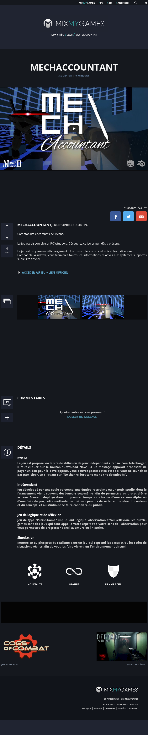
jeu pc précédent (137, 664)
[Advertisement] (74, 184)
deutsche (110, 708)
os (110, 3)
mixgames (87, 3)
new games (109, 704)
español (122, 708)
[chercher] (135, 3)
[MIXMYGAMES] (74, 31)
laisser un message (82, 416)
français (86, 708)
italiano (133, 708)
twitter (134, 704)
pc (101, 3)
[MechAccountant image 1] (59, 318)
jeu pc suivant (9, 664)
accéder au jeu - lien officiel (45, 272)
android (123, 3)
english (98, 708)
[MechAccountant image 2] (103, 318)
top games (122, 704)
